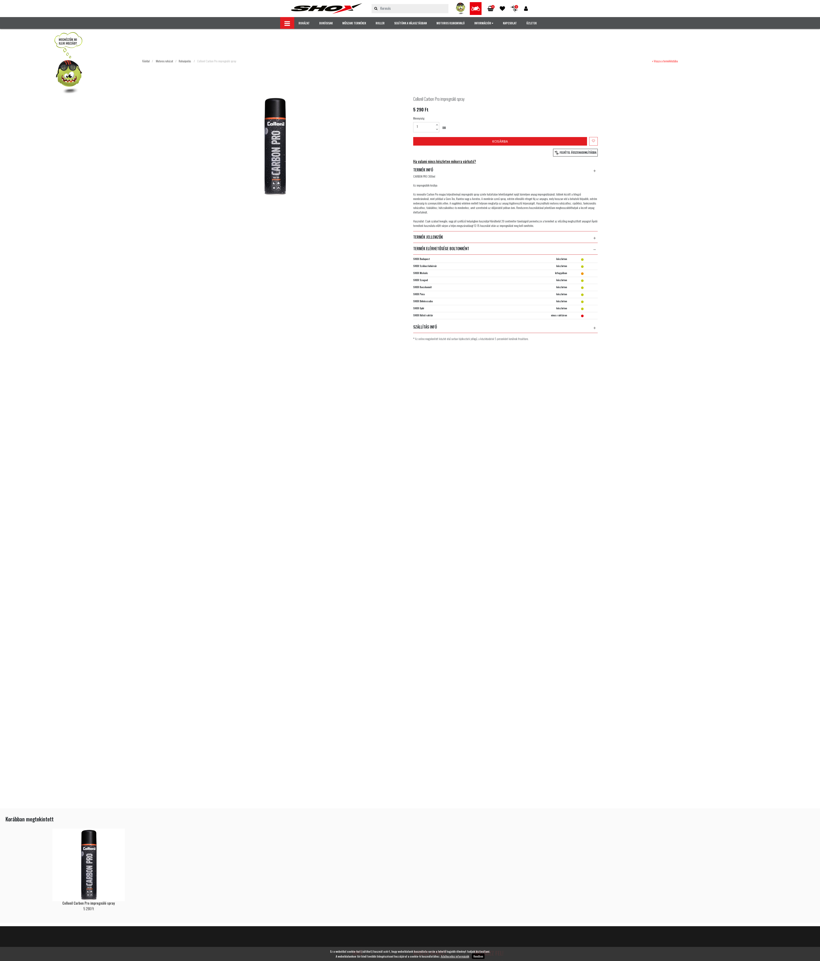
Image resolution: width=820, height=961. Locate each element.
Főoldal (146, 61)
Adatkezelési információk (455, 956)
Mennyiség (418, 118)
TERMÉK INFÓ (423, 170)
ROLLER (380, 23)
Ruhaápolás (185, 61)
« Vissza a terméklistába (665, 61)
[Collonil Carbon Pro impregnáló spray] (326, 8)
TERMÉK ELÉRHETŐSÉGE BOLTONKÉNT (441, 248)
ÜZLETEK (531, 23)
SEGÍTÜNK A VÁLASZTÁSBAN (410, 23)
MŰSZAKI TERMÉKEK (354, 23)
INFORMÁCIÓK (483, 23)
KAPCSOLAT (510, 23)
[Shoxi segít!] (461, 8)
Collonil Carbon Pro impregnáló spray (216, 61)
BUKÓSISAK (326, 23)
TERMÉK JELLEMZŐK (428, 237)
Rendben (478, 956)
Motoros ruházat (164, 61)
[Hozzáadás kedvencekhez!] (593, 141)
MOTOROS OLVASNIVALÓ (450, 23)
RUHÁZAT (304, 23)
